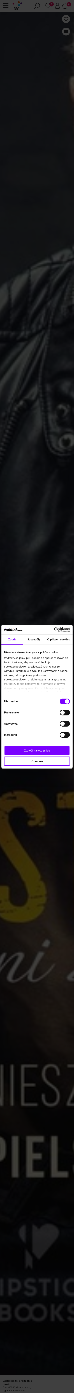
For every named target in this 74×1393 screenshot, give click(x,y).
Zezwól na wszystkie (37, 750)
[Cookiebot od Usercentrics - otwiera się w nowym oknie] (54, 629)
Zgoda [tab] (12, 639)
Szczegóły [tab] (33, 639)
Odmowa (37, 761)
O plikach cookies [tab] (58, 639)
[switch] (65, 712)
